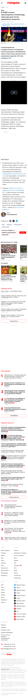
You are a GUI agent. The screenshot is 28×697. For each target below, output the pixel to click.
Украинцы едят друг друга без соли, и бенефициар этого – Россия (13, 296)
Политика (3, 553)
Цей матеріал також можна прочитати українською (13, 24)
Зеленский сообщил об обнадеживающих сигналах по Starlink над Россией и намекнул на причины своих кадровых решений (13, 429)
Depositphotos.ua (5, 669)
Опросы (16, 573)
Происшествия (5, 570)
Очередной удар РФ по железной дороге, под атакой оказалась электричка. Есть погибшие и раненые (13, 458)
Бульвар (4, 263)
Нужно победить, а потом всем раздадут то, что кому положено (12, 315)
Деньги (3, 555)
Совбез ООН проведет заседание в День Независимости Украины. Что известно (12, 451)
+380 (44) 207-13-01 (9, 644)
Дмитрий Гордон (20, 585)
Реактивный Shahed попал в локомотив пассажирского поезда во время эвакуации (15, 409)
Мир (7, 7)
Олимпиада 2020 (18, 224)
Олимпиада (9, 224)
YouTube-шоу (17, 575)
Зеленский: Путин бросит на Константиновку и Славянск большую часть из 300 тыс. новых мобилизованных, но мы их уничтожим (14, 492)
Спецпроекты (17, 578)
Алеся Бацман (20, 603)
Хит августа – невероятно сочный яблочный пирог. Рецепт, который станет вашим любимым (13, 514)
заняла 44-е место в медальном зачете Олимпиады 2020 (13, 190)
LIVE (15, 563)
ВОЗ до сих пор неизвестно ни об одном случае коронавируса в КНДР (8, 256)
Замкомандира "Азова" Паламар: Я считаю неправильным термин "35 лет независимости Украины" (14, 392)
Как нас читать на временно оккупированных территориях (5, 637)
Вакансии (3, 625)
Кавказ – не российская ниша (11, 291)
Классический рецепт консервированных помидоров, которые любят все (13, 506)
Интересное (4, 575)
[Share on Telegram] (17, 221)
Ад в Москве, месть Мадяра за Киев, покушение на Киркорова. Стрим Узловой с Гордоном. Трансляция (14, 401)
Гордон (3, 7)
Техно (2, 565)
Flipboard (18, 608)
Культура (3, 563)
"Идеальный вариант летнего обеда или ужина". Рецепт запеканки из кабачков (15, 538)
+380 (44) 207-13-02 (9, 646)
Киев (2, 584)
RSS (17, 611)
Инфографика (4, 573)
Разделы (16, 547)
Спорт (2, 560)
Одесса (3, 589)
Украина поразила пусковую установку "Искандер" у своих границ (12, 485)
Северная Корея (5, 227)
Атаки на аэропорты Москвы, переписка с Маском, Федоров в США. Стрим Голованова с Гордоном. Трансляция (13, 437)
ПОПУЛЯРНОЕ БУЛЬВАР (9, 501)
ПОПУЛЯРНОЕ (5, 371)
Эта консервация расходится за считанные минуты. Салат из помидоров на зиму (8, 277)
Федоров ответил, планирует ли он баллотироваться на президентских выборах (14, 384)
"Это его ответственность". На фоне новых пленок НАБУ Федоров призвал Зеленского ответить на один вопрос (13, 445)
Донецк (3, 592)
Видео (15, 570)
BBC (10, 58)
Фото (15, 568)
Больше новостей (13, 497)
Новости (3, 547)
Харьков (3, 594)
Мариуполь (4, 599)
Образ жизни (4, 568)
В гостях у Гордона (19, 555)
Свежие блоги (6, 288)
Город (2, 581)
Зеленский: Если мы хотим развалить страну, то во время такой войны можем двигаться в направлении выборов (13, 465)
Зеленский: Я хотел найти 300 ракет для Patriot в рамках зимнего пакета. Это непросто (13, 479)
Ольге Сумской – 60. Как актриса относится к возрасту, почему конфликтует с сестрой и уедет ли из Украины (14, 530)
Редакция (3, 627)
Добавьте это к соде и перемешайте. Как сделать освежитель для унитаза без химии (14, 522)
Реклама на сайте (5, 630)
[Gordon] (13, 3)
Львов (2, 587)
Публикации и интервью (20, 553)
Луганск (3, 602)
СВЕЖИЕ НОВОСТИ (7, 423)
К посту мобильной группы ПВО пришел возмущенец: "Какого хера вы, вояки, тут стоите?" (13, 303)
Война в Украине (5, 550)
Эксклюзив (17, 565)
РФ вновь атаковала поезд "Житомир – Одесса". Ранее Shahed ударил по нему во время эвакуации (13, 472)
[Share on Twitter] (13, 221)
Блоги (15, 558)
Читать (23, 232)
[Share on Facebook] (10, 221)
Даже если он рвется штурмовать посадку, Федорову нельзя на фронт (13, 309)
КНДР (3, 224)
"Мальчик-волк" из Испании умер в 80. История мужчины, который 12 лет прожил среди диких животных (15, 376)
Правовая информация (7, 632)
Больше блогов (14, 321)
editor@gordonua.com (10, 648)
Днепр (2, 597)
